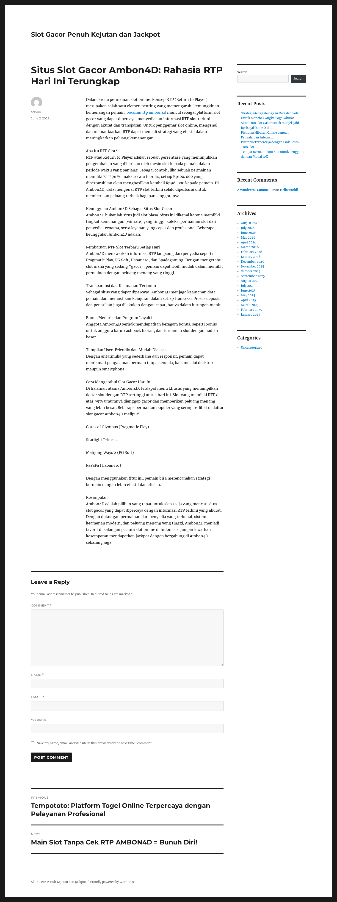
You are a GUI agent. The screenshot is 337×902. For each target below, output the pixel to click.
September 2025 (253, 276)
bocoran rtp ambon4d (146, 112)
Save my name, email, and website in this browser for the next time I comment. (94, 743)
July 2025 (247, 286)
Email (38, 697)
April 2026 (248, 242)
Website (39, 719)
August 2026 (250, 223)
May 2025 (248, 295)
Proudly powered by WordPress (112, 882)
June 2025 (248, 290)
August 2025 (250, 281)
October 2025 (250, 271)
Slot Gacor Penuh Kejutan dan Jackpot (95, 34)
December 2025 (252, 262)
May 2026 (248, 238)
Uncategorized (251, 348)
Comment (41, 605)
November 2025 (252, 266)
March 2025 (250, 305)
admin (36, 112)
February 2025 (251, 310)
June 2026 (248, 233)
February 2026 (251, 252)
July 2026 (248, 228)
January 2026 (250, 257)
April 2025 (248, 300)
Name (37, 675)
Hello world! (289, 190)
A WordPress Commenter (256, 190)
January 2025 (250, 315)
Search (242, 72)
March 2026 (250, 247)
